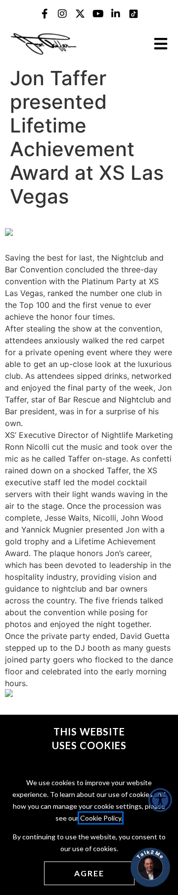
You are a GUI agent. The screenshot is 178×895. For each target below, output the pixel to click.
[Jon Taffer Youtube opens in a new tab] (98, 14)
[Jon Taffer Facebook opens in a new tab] (44, 14)
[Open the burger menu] (160, 43)
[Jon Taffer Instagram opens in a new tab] (62, 14)
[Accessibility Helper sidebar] (160, 800)
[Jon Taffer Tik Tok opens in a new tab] (133, 14)
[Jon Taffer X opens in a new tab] (80, 14)
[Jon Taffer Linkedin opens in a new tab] (116, 14)
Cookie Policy (100, 818)
